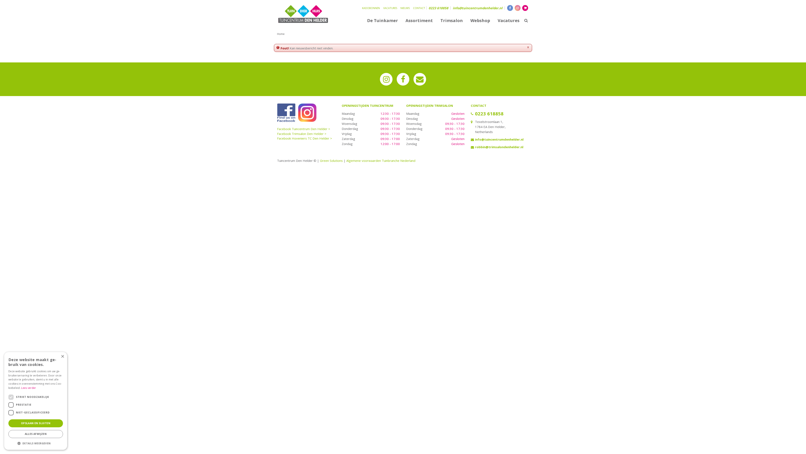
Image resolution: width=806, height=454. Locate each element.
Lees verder (28, 388)
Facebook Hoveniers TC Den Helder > (304, 138)
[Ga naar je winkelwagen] (525, 8)
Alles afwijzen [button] (36, 434)
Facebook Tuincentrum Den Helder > (303, 129)
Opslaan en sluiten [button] (35, 423)
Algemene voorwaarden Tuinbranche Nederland (380, 160)
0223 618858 (438, 8)
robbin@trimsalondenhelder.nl (499, 147)
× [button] (62, 356)
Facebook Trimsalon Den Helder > (301, 134)
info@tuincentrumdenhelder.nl (477, 8)
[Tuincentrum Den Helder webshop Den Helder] (303, 14)
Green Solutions (331, 160)
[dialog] (35, 401)
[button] (35, 443)
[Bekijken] (525, 8)
